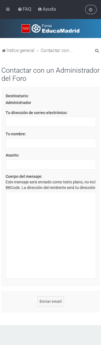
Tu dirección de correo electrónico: (37, 112)
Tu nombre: (16, 134)
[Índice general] (50, 28)
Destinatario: (17, 96)
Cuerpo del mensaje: (24, 176)
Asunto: (12, 155)
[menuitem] (25, 9)
